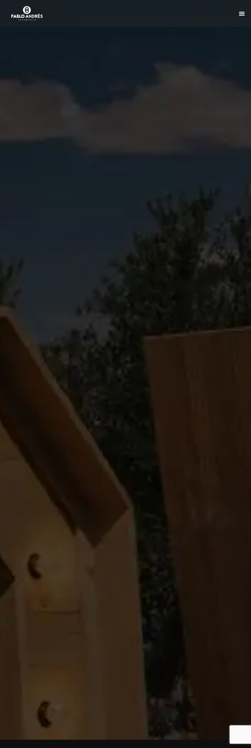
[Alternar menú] (242, 13)
